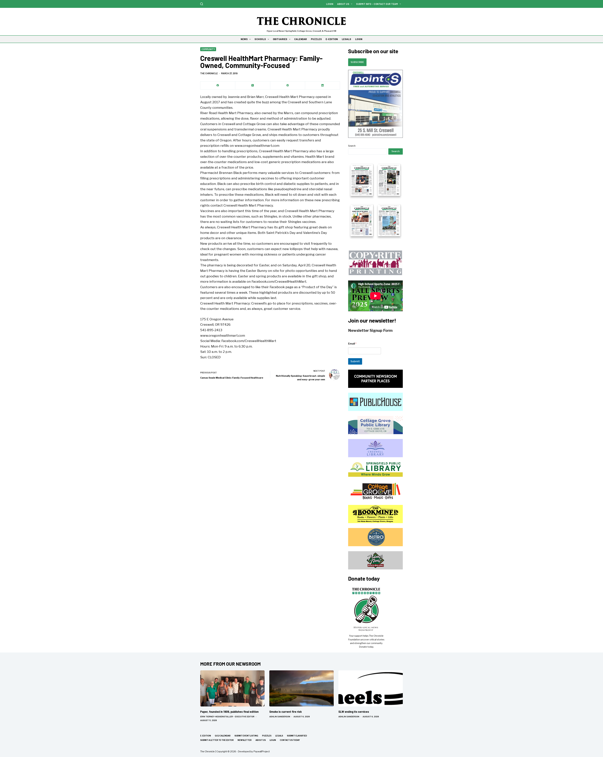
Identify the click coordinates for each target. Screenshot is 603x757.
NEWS (244, 39)
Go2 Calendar (223, 736)
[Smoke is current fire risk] (301, 688)
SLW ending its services (353, 711)
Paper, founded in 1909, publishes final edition (229, 711)
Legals (279, 736)
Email (352, 343)
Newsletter (245, 740)
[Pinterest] (287, 85)
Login (329, 3)
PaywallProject (261, 751)
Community (208, 49)
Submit (355, 361)
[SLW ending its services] (370, 688)
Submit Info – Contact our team (377, 3)
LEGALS (346, 39)
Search (352, 145)
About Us (343, 3)
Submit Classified (297, 736)
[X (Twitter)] (252, 85)
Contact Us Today (290, 740)
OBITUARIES (280, 39)
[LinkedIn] (322, 85)
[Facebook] (217, 85)
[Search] (201, 4)
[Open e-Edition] (375, 199)
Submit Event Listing (246, 736)
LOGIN (358, 39)
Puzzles (266, 736)
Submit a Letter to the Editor (217, 740)
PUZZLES (316, 39)
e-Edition (205, 736)
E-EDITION (332, 39)
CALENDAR (300, 39)
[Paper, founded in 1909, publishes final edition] (232, 688)
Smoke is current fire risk (285, 711)
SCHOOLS (260, 39)
